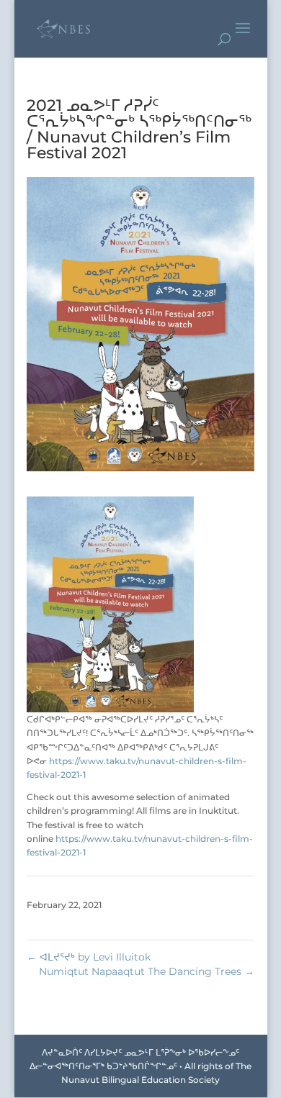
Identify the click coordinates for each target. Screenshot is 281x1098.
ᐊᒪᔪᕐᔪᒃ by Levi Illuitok (89, 956)
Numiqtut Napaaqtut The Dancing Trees (146, 971)
